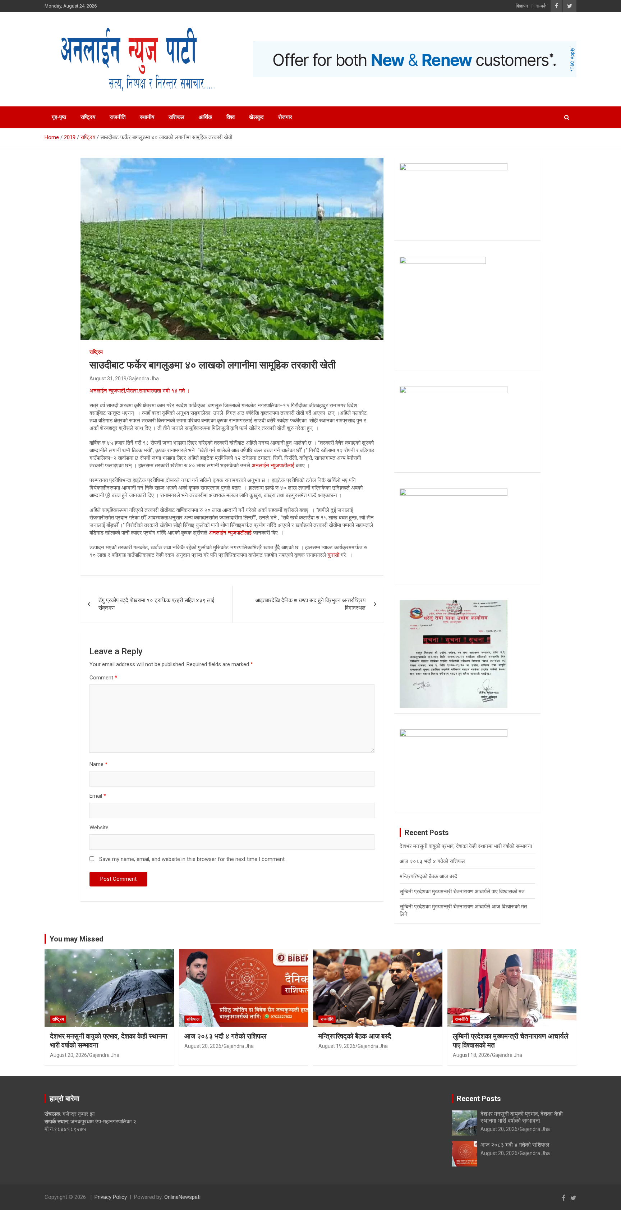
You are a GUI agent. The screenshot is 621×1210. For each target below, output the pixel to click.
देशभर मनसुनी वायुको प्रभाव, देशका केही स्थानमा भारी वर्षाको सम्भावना (466, 846)
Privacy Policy (111, 1197)
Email (97, 796)
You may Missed (77, 939)
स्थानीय (147, 117)
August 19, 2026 (336, 1046)
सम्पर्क (541, 6)
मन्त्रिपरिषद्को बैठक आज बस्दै (428, 876)
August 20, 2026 (68, 1055)
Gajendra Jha (144, 378)
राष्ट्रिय (87, 117)
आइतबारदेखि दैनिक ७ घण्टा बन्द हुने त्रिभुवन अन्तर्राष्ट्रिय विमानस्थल (310, 604)
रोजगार (285, 117)
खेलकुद (256, 117)
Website (99, 827)
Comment (103, 677)
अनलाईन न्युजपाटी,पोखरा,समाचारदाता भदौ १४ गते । (139, 391)
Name (98, 764)
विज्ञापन (522, 6)
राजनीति (117, 117)
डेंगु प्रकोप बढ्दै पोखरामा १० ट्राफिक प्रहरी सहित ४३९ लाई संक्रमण (156, 604)
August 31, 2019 (107, 378)
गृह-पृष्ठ (59, 117)
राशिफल (176, 117)
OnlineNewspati (182, 1197)
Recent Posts (479, 1098)
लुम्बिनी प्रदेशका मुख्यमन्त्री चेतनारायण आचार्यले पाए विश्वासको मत (462, 891)
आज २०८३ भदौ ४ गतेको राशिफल (432, 861)
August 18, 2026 (471, 1055)
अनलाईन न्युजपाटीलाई (273, 465)
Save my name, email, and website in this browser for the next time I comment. (192, 859)
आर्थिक (205, 117)
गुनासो (333, 555)
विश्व (230, 117)
